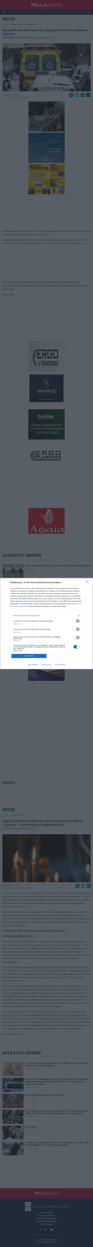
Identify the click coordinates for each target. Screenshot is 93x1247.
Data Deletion (33, 665)
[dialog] (46, 623)
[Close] (88, 582)
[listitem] (46, 615)
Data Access (46, 665)
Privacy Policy (60, 665)
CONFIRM (29, 656)
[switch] (76, 621)
